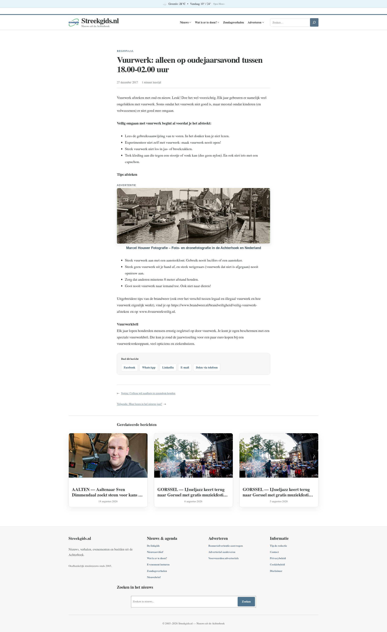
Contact (274, 552)
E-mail (185, 367)
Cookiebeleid (277, 564)
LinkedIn (168, 367)
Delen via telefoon (207, 367)
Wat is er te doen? (157, 558)
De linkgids (153, 545)
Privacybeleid (278, 558)
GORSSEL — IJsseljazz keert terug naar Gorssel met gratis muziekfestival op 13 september (193, 492)
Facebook (129, 367)
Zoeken (246, 601)
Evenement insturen (158, 564)
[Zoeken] (314, 22)
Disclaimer (276, 571)
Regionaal (125, 51)
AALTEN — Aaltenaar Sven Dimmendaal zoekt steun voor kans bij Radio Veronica (107, 492)
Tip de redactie (278, 545)
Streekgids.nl (100, 20)
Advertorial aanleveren (221, 552)
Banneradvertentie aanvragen (225, 545)
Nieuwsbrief (153, 577)
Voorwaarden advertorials (223, 558)
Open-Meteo (218, 3)
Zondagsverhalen (157, 571)
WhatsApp (148, 367)
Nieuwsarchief (155, 552)
